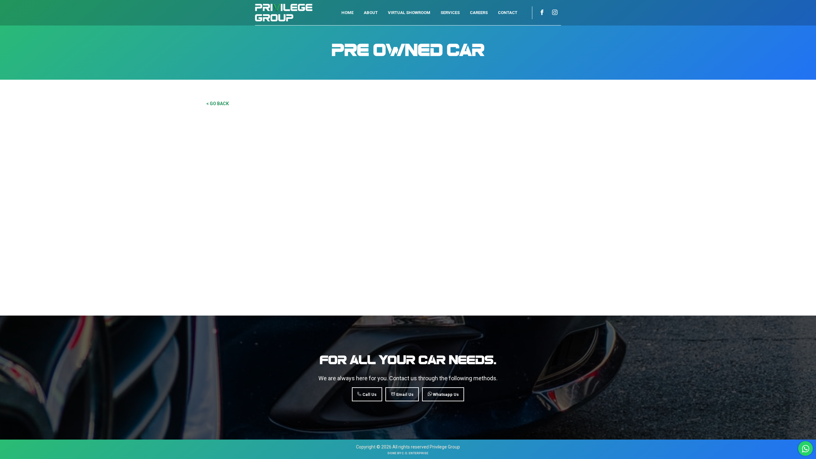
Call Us (368, 394)
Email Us (404, 394)
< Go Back (217, 103)
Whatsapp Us (445, 394)
